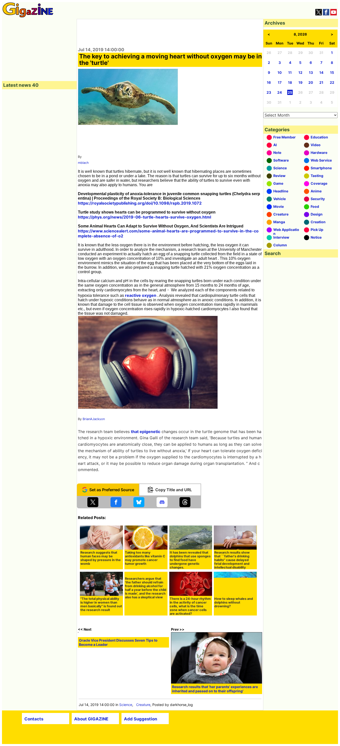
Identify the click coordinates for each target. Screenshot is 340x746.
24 (279, 92)
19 (300, 82)
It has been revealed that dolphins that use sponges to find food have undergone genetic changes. (190, 560)
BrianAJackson (94, 419)
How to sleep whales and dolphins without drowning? (233, 602)
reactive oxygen (140, 295)
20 (310, 82)
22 (332, 82)
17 (280, 82)
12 (300, 72)
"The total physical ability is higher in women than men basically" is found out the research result (101, 604)
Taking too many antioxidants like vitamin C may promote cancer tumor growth (145, 558)
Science (125, 704)
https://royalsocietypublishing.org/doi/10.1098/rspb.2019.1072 (140, 203)
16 (269, 82)
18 (290, 82)
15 (332, 72)
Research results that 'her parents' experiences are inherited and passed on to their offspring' (215, 689)
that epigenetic (145, 431)
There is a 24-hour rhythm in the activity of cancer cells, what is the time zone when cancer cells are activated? (190, 606)
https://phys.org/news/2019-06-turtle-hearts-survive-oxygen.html (144, 217)
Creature (143, 704)
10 (280, 72)
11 (290, 72)
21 (321, 82)
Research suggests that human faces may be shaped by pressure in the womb (100, 558)
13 (311, 72)
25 (290, 92)
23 (269, 92)
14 (321, 72)
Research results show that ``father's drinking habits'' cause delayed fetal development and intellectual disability (232, 560)
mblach (83, 163)
